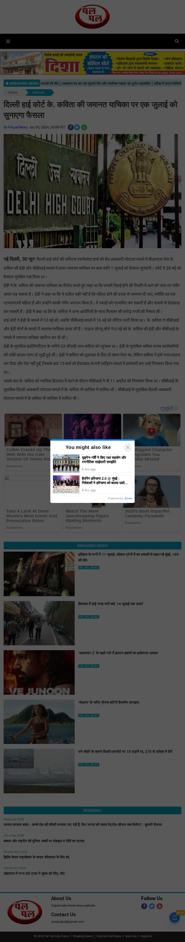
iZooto (128, 498)
